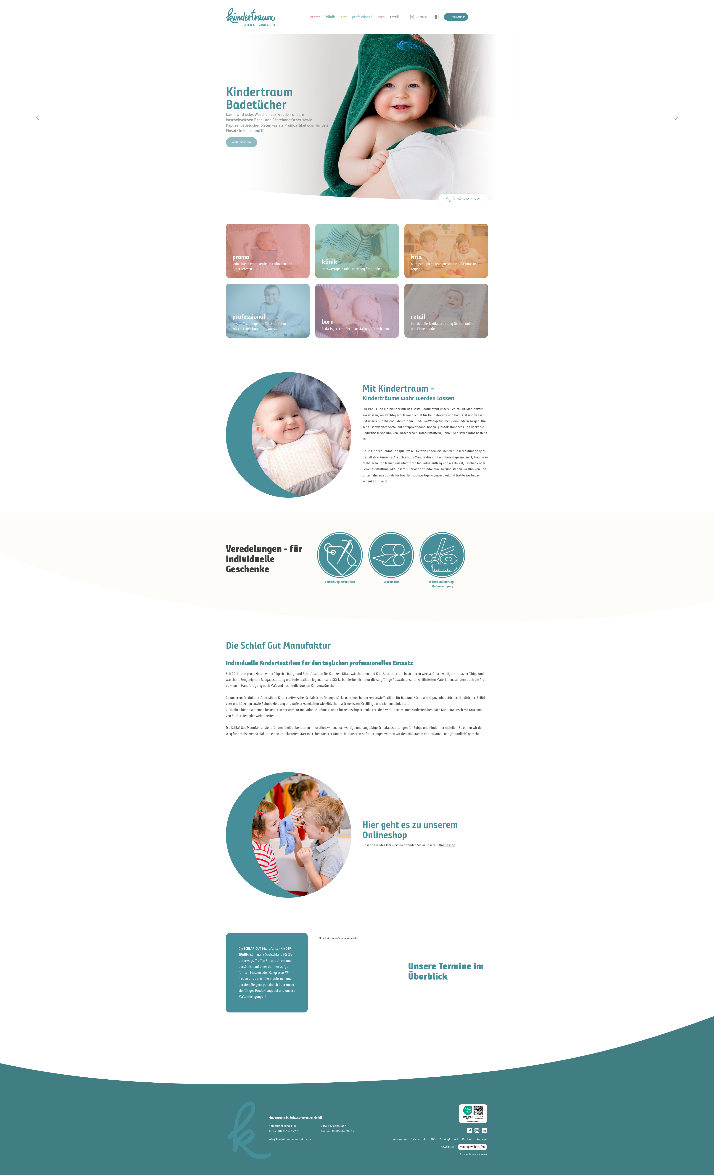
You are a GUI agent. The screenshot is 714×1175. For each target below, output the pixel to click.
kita (343, 17)
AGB (432, 1139)
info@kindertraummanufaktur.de (289, 1139)
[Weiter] (676, 118)
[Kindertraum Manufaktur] (250, 16)
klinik (330, 17)
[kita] (446, 251)
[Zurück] (37, 118)
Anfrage (481, 1139)
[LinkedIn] (484, 1130)
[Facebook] (469, 1130)
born (381, 17)
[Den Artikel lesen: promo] (268, 251)
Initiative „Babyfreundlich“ (448, 734)
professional (362, 17)
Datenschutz (419, 1139)
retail (394, 17)
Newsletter (447, 1147)
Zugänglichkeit (448, 1139)
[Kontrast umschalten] (436, 16)
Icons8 (484, 1154)
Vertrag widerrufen (472, 1147)
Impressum (400, 1139)
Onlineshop (447, 845)
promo (315, 17)
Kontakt (467, 1139)
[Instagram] (477, 1130)
